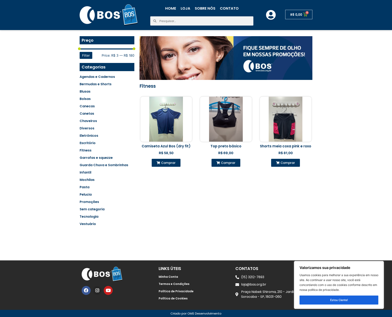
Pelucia (86, 194)
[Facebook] (86, 290)
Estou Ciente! (339, 300)
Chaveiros (88, 121)
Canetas (87, 113)
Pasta (84, 187)
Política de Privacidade (176, 291)
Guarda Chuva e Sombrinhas (104, 165)
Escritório (88, 143)
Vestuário (88, 224)
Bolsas (85, 99)
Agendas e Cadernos (97, 76)
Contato (229, 8)
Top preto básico (225, 146)
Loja (185, 8)
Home (170, 8)
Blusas (85, 91)
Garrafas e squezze (96, 157)
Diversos (87, 128)
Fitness (85, 150)
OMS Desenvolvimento (204, 313)
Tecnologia (89, 216)
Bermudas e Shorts (95, 84)
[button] (166, 163)
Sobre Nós (205, 8)
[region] (339, 285)
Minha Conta (168, 277)
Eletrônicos (89, 135)
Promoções (89, 202)
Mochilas (87, 179)
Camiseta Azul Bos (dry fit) (166, 146)
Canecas (87, 106)
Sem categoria (92, 209)
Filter (86, 55)
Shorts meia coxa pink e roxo (285, 146)
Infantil (85, 172)
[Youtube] (108, 290)
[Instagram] (97, 290)
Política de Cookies (173, 298)
